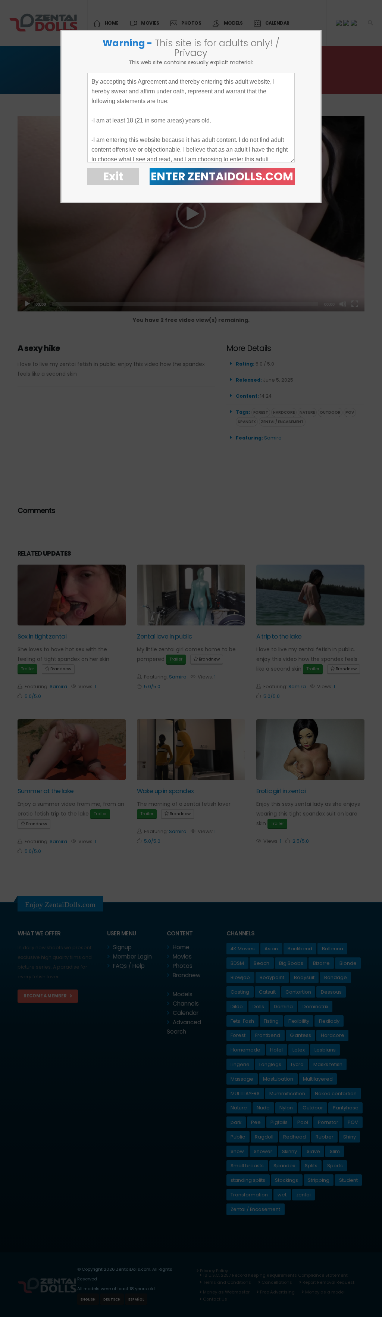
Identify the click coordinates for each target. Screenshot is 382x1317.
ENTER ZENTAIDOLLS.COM (222, 176)
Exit (113, 176)
